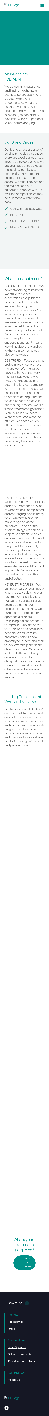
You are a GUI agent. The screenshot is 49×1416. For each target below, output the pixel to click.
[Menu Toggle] (42, 5)
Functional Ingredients (22, 1361)
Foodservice (15, 1322)
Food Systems (17, 1347)
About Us (14, 1380)
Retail (11, 1329)
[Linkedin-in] (6, 1408)
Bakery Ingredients (19, 1354)
